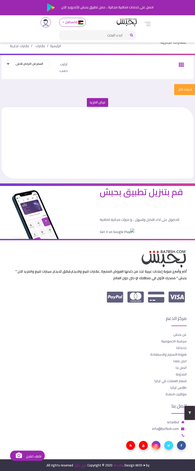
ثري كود (80, 465)
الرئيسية (55, 46)
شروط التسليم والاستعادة (168, 354)
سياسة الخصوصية (174, 341)
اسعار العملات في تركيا (170, 381)
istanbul (173, 422)
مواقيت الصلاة (176, 394)
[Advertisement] (97, 143)
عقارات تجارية (19, 46)
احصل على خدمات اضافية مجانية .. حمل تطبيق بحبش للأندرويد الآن (107, 7)
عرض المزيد (97, 102)
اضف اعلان (33, 456)
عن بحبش (180, 334)
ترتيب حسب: (63, 67)
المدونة (181, 374)
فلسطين (71, 22)
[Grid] (181, 65)
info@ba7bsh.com (165, 429)
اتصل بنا (181, 368)
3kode (118, 465)
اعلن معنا (180, 361)
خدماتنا (181, 348)
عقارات (40, 46)
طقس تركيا (178, 387)
